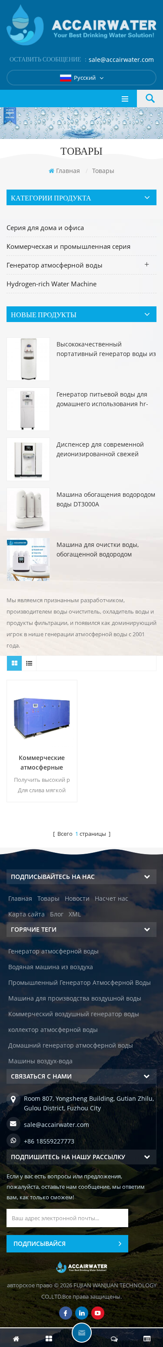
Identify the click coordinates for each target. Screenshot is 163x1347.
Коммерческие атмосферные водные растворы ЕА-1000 (41, 762)
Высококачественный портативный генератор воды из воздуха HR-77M (106, 349)
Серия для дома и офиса (45, 227)
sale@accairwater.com (121, 59)
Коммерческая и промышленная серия (68, 246)
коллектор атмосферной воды (53, 1029)
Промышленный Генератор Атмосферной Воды (79, 982)
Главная (68, 170)
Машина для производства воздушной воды (74, 998)
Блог (56, 914)
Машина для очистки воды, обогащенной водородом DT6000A (98, 549)
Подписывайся (39, 1243)
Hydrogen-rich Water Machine (51, 283)
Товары (48, 898)
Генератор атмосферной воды (55, 265)
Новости (77, 898)
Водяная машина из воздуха (50, 967)
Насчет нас (111, 898)
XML (75, 914)
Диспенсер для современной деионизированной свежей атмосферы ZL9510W (100, 449)
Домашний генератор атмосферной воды (70, 1045)
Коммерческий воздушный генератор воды (73, 1014)
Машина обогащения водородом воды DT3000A (106, 499)
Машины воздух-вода (40, 1061)
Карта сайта (26, 914)
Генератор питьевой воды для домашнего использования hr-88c (102, 399)
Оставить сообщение (82, 1333)
